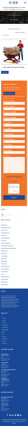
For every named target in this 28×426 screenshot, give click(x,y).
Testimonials (5, 327)
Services (4, 320)
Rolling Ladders (5, 269)
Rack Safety (4, 263)
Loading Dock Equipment (7, 245)
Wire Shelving (4, 282)
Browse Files (14, 181)
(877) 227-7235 (7, 9)
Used (2, 274)
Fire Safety (3, 240)
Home (3, 332)
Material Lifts (4, 250)
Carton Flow (4, 230)
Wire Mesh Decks (5, 276)
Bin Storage (4, 225)
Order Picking (4, 256)
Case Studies (5, 325)
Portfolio (4, 323)
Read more (4, 72)
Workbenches (4, 284)
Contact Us (4, 343)
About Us (4, 336)
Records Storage (5, 266)
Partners (4, 341)
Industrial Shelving (5, 243)
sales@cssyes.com (19, 9)
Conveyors (3, 235)
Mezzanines (4, 253)
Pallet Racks (4, 261)
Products (4, 318)
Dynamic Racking (5, 238)
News (3, 334)
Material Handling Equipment (8, 248)
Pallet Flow (4, 258)
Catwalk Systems (5, 232)
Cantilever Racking (5, 227)
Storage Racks (4, 271)
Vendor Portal (5, 329)
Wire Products (4, 279)
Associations (5, 338)
